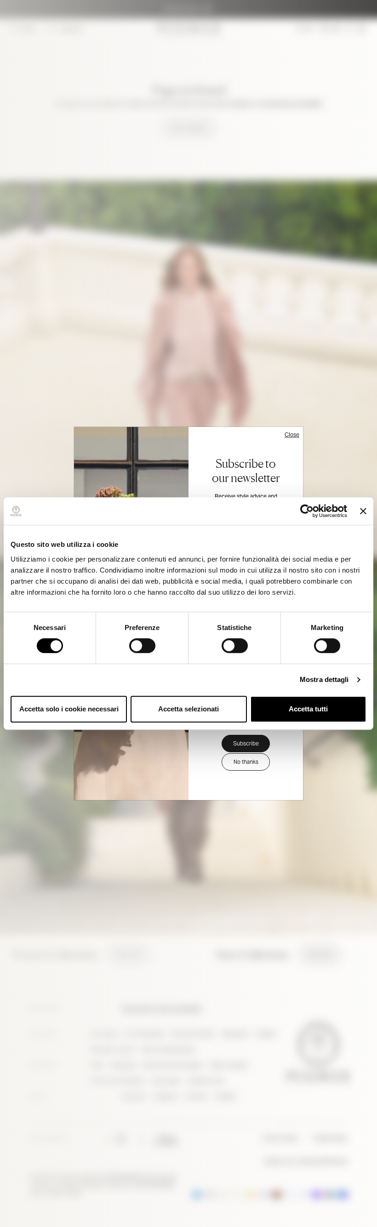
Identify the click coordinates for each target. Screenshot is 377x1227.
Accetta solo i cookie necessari (69, 709)
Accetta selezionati (188, 709)
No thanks (246, 761)
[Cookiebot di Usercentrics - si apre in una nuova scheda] (307, 511)
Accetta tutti (308, 709)
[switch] (142, 645)
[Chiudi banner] (363, 511)
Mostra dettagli (324, 679)
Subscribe (246, 743)
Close (292, 434)
